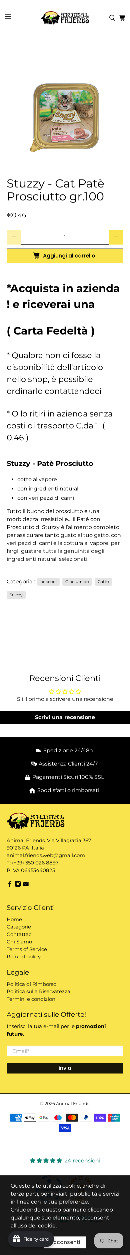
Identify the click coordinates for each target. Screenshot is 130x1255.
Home (14, 919)
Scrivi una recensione (65, 717)
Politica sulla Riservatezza (38, 991)
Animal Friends (72, 1103)
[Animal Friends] (65, 18)
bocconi (48, 581)
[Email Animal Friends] (26, 885)
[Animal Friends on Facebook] (10, 885)
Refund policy (24, 956)
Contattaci (20, 934)
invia (65, 1068)
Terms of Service (27, 949)
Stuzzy (16, 594)
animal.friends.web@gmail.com (46, 855)
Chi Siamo (19, 941)
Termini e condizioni (32, 999)
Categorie (19, 926)
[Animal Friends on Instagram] (18, 885)
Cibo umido (77, 581)
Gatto (103, 581)
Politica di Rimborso (31, 984)
